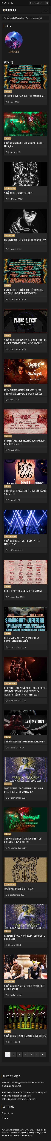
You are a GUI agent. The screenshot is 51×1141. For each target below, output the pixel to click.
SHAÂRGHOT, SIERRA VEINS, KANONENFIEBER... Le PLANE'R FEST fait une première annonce (25, 341)
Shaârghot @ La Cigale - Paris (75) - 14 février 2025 (22, 542)
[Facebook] (2, 3)
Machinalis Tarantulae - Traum (19, 889)
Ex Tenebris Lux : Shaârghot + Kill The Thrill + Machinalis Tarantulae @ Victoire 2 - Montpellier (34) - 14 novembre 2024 (25, 691)
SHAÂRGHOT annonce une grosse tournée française (24, 144)
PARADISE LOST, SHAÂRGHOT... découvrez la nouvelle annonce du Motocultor (23, 291)
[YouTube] (8, 3)
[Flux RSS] (12, 3)
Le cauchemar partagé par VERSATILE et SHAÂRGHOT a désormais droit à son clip (23, 392)
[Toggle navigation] (45, 10)
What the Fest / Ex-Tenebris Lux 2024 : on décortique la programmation (23, 790)
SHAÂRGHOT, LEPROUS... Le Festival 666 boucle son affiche (25, 492)
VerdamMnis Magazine (14, 18)
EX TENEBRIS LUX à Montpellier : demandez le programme (25, 937)
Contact (6, 1118)
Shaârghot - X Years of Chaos (18, 193)
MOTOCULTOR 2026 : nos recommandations (24, 96)
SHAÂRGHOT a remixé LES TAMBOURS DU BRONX (25, 1036)
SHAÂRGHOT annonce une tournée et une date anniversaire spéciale (23, 840)
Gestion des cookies (23, 1135)
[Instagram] (5, 3)
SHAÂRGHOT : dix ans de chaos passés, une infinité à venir (24, 987)
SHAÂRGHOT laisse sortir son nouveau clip (24, 741)
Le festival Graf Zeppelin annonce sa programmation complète (21, 639)
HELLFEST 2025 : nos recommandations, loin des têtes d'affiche (24, 442)
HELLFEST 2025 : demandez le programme (23, 591)
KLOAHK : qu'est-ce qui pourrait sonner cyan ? (25, 241)
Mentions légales (18, 1132)
